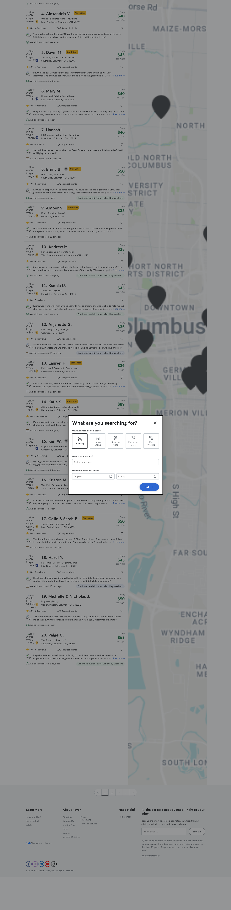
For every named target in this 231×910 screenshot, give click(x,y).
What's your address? (82, 456)
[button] (155, 423)
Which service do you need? (86, 430)
